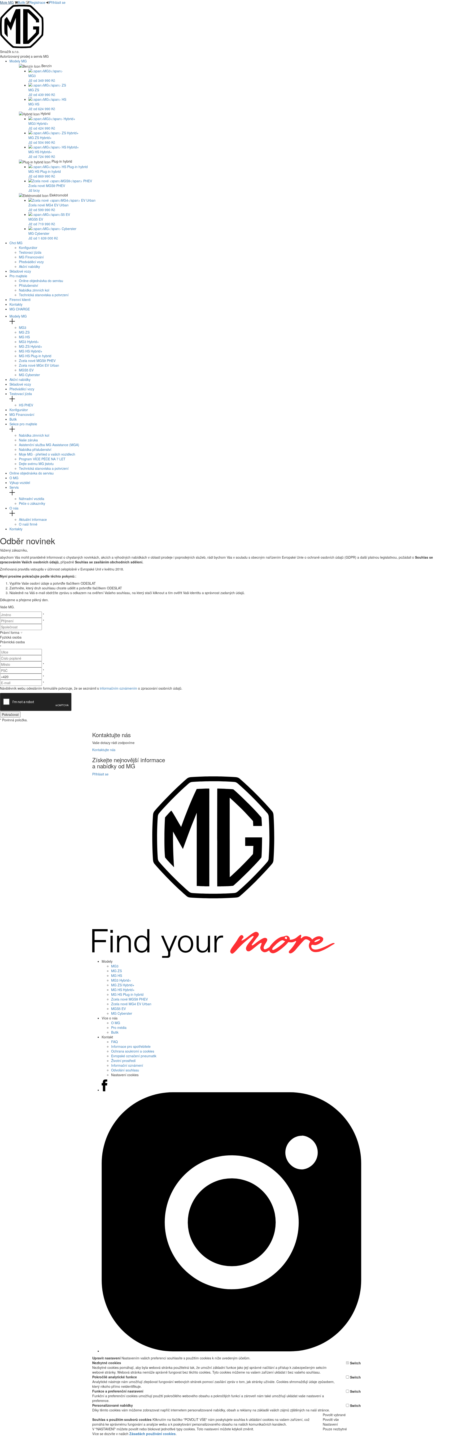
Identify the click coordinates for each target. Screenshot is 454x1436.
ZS (24, 332)
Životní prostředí (123, 1060)
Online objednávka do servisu (41, 280)
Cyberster (29, 374)
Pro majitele (18, 276)
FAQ (114, 1041)
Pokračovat (10, 714)
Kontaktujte (103, 749)
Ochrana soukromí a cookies (132, 1051)
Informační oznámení (127, 1065)
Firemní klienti (20, 299)
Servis (14, 487)
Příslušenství (28, 285)
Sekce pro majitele (23, 424)
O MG (13, 477)
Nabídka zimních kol (34, 290)
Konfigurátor (28, 247)
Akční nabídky (29, 266)
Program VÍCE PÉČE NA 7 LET (42, 459)
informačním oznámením (118, 688)
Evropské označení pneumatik (133, 1055)
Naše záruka (28, 440)
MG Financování (31, 257)
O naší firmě (28, 524)
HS (24, 337)
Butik (21, 2)
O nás (13, 508)
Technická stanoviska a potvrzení (44, 294)
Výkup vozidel (19, 482)
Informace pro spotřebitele (131, 1046)
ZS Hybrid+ (30, 346)
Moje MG (7, 2)
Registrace (37, 2)
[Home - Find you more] (22, 46)
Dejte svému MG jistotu (36, 463)
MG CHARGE (19, 309)
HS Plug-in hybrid (35, 355)
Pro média (119, 1027)
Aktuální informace (33, 519)
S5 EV (26, 370)
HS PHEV (26, 405)
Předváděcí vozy (31, 261)
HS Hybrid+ (30, 351)
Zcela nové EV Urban (39, 365)
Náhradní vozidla (31, 498)
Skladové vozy (20, 271)
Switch (355, 1363)
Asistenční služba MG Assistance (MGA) (49, 444)
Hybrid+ (29, 341)
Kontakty (15, 304)
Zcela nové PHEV (37, 360)
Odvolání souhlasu (125, 1070)
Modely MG (18, 61)
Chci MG (16, 242)
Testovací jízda (30, 252)
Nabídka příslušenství (35, 449)
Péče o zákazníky (32, 503)
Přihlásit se (57, 2)
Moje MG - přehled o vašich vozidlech (47, 454)
